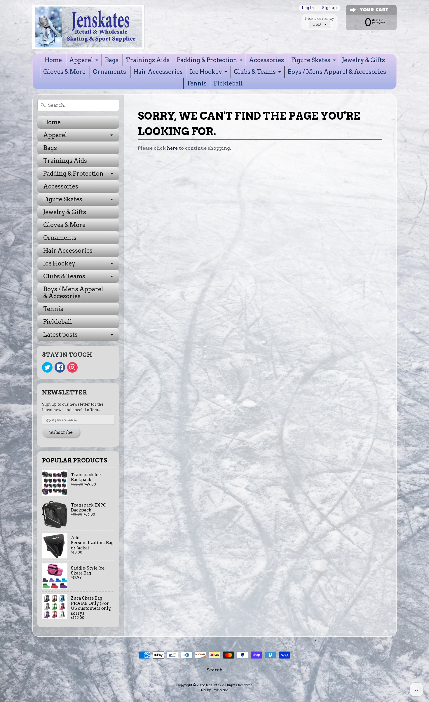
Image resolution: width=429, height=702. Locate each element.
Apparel (81, 60)
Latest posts (60, 334)
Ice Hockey (206, 71)
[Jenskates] (88, 27)
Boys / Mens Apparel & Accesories (336, 71)
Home (53, 60)
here (172, 148)
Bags (111, 60)
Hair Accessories (158, 71)
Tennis (196, 83)
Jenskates (213, 685)
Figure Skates (310, 60)
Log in (308, 8)
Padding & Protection (207, 60)
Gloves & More (64, 71)
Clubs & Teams (255, 71)
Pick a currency (319, 18)
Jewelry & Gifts (363, 60)
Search (214, 670)
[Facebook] (60, 367)
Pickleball (228, 83)
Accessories (266, 60)
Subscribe (61, 432)
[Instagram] (72, 367)
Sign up (329, 8)
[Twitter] (47, 367)
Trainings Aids (148, 60)
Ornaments (109, 71)
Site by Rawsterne (214, 690)
